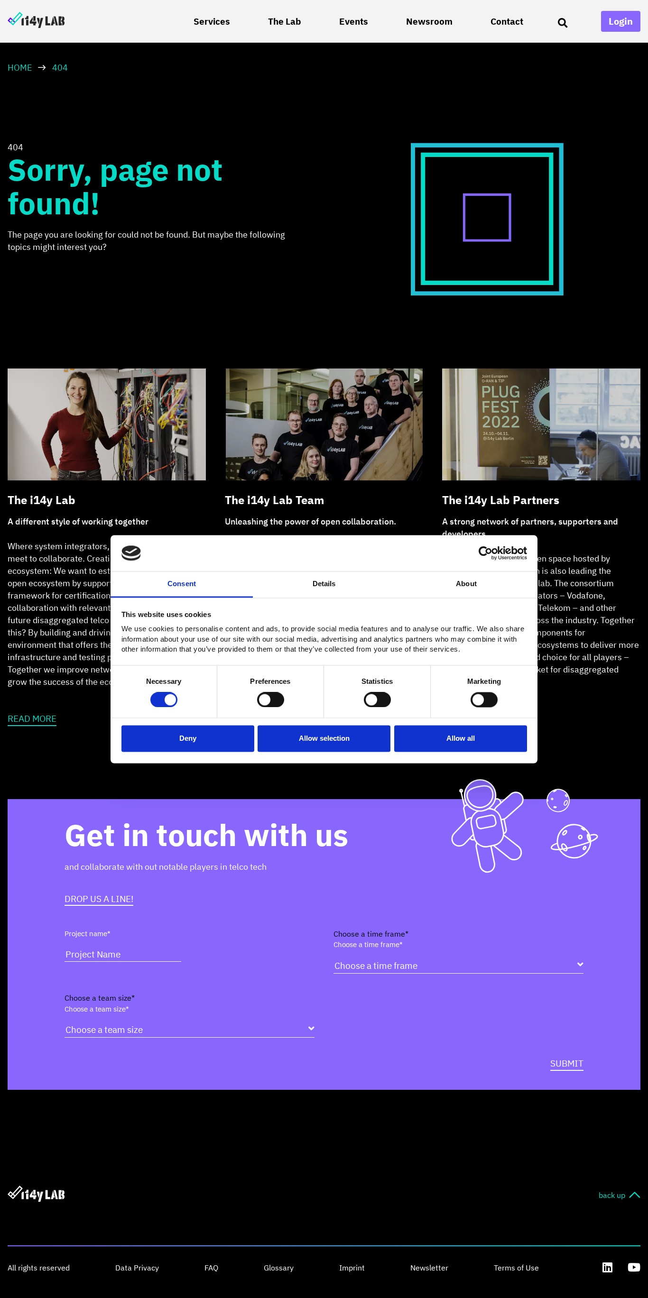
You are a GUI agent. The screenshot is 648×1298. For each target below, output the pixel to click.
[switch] (270, 699)
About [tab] (466, 584)
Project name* (88, 933)
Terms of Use (516, 1267)
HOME (20, 67)
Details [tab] (324, 584)
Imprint (352, 1267)
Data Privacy (137, 1267)
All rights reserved (39, 1267)
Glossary (279, 1267)
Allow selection (324, 739)
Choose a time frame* (368, 944)
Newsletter (429, 1267)
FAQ (211, 1267)
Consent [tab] (181, 584)
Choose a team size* (97, 1008)
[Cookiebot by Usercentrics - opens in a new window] (485, 553)
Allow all (460, 739)
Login (621, 21)
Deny (187, 739)
